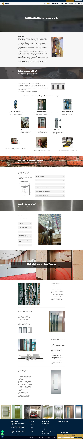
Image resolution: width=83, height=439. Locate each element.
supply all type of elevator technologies (46, 96)
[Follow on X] (47, 423)
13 (53, 242)
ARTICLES (71, 3)
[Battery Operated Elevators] (50, 244)
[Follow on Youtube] (45, 423)
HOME (45, 3)
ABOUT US (48, 3)
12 (52, 242)
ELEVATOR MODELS (55, 3)
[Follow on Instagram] (44, 423)
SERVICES (66, 3)
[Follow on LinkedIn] (48, 423)
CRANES (61, 3)
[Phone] (2, 431)
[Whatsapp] (2, 434)
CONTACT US (77, 3)
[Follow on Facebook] (42, 423)
